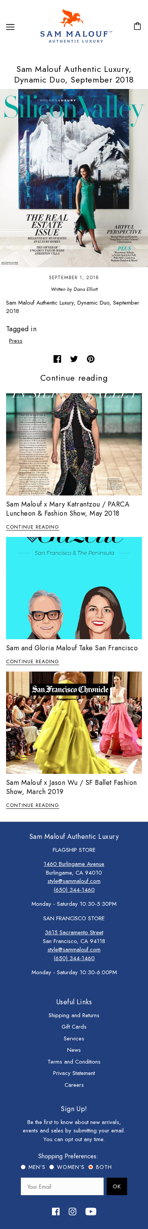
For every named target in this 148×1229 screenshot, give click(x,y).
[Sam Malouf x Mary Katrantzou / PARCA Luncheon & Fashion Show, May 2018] (74, 444)
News (74, 1050)
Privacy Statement (74, 1073)
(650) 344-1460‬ (74, 890)
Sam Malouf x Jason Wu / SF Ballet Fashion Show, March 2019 (71, 787)
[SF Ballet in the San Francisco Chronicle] (74, 723)
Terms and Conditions (74, 1062)
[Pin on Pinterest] (90, 358)
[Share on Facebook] (57, 358)
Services (74, 1038)
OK (117, 1186)
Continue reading (32, 527)
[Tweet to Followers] (74, 358)
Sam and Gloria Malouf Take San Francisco (72, 648)
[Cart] (138, 27)
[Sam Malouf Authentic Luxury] (76, 42)
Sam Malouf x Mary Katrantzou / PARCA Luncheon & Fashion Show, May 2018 (67, 508)
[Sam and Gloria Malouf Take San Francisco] (74, 588)
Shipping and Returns (74, 1015)
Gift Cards (74, 1027)
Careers (74, 1085)
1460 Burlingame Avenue (74, 864)
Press (15, 341)
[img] (55, 1211)
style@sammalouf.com (74, 881)
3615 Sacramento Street (74, 932)
